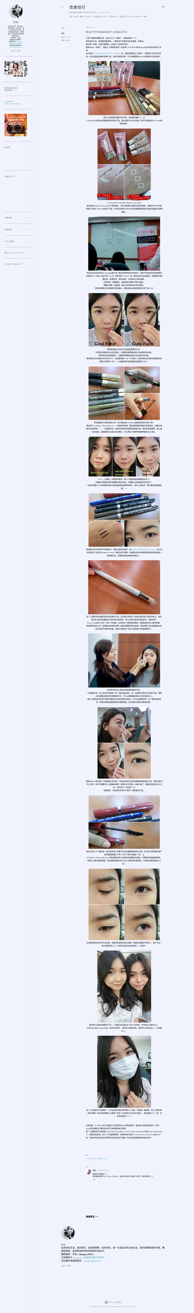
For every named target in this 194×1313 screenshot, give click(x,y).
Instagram (77, 1257)
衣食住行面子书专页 (94, 1257)
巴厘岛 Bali (114, 17)
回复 (94, 1180)
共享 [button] (62, 28)
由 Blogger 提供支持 (114, 1302)
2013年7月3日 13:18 (103, 1170)
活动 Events (65, 37)
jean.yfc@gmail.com (92, 1260)
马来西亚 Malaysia (100, 17)
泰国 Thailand (86, 17)
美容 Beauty (66, 40)
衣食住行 (77, 7)
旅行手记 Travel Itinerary (131, 17)
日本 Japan (73, 17)
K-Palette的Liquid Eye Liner (143, 549)
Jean (63, 1244)
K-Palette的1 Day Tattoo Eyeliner (107, 53)
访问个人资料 (66, 1266)
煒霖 (94, 1170)
